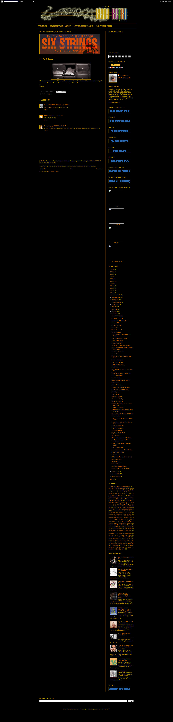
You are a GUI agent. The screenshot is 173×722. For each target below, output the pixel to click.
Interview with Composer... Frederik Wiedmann (122, 510)
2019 (111, 274)
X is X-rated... (115, 327)
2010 (111, 479)
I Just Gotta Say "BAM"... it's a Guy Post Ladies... (125, 622)
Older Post (99, 169)
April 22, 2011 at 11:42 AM (59, 126)
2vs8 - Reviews (112, 490)
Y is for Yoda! (115, 323)
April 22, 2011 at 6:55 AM (62, 104)
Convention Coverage (115, 500)
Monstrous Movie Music (126, 523)
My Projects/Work (123, 525)
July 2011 (114, 306)
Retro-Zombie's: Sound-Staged (116, 530)
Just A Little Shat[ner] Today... (119, 466)
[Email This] (57, 92)
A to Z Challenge (124, 490)
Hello (110, 507)
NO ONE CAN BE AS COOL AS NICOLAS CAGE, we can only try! (125, 647)
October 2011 (115, 299)
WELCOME (42, 26)
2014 (111, 286)
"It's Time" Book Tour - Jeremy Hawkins (119, 486)
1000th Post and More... (118, 364)
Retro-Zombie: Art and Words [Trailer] (124, 634)
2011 (111, 293)
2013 (111, 288)
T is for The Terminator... (118, 351)
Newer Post (43, 169)
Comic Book (119, 498)
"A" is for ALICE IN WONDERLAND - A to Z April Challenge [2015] (124, 609)
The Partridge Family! (117, 396)
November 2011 (116, 297)
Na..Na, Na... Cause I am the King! (121, 345)
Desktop (122, 504)
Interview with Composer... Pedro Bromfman (120, 514)
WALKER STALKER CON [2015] (118, 543)
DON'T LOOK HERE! (104, 26)
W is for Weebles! (116, 332)
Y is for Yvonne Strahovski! (119, 320)
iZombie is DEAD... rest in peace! (120, 468)
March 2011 (115, 471)
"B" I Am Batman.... (116, 459)
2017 (111, 279)
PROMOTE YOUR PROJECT (60, 26)
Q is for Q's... (115, 367)
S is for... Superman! (117, 360)
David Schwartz (125, 502)
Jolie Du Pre (120, 521)
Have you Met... (127, 505)
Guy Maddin (118, 505)
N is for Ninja (115, 382)
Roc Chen (129, 530)
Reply (45, 109)
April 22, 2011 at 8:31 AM (56, 115)
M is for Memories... (117, 385)
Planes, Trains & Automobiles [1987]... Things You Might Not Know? (124, 595)
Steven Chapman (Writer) (125, 536)
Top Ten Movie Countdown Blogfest (125, 542)
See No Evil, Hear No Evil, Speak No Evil (125, 569)
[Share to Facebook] (63, 92)
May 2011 (114, 311)
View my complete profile (124, 77)
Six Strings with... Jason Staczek (124, 533)
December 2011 (116, 295)
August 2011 (115, 304)
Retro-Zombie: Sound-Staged (124, 528)
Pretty (118, 526)
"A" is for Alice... (116, 464)
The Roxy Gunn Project (124, 540)
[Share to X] (61, 92)
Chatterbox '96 (113, 497)
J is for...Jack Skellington (118, 399)
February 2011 (116, 474)
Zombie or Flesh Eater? (116, 549)
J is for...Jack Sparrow (117, 401)
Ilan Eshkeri (129, 507)
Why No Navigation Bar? (118, 433)
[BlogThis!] (59, 92)
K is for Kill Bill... (116, 394)
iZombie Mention (121, 520)
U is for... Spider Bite (117, 343)
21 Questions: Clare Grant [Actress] (124, 488)
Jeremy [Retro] (124, 75)
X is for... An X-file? (117, 325)
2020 (111, 272)
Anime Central (124, 491)
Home (71, 169)
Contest (129, 498)
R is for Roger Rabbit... (118, 362)
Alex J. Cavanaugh (49, 104)
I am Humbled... (116, 435)
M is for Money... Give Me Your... (120, 389)
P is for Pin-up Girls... (117, 375)
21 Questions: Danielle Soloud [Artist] (122, 457)
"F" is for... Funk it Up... (117, 428)
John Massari (112, 521)
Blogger (107, 709)
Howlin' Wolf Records (118, 507)
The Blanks (114, 540)
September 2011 (116, 302)
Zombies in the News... (118, 407)
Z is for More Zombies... (118, 316)
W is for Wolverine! (117, 330)
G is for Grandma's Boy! (118, 426)
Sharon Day (47, 126)
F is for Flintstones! (117, 430)
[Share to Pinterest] (65, 92)
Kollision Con (130, 521)
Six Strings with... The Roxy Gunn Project (120, 535)
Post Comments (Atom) (53, 172)
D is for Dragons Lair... (118, 447)
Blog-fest (50, 94)
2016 (111, 281)
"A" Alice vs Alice (122, 671)
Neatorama (111, 526)
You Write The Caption (125, 547)
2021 (111, 269)
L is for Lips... (115, 392)
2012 (111, 290)
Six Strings (127, 531)
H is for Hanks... (116, 416)
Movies (110, 525)
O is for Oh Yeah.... (117, 378)
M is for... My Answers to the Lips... (121, 387)
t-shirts (123, 538)
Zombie (46, 115)
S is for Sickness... (116, 354)
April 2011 (115, 314)
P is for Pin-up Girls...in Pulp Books (121, 373)
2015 (111, 283)
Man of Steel (114, 523)
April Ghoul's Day (119, 493)
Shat (121, 531)
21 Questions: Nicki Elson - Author (121, 380)
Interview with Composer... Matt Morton (121, 512)
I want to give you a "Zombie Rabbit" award (125, 581)
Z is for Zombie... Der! (117, 318)
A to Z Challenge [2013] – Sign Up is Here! (125, 659)
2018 (111, 276)
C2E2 (129, 495)
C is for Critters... (116, 454)
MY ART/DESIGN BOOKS (83, 26)
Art (126, 493)
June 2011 (115, 309)
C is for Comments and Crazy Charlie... (122, 450)
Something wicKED (113, 536)
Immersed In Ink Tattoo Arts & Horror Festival (121, 509)
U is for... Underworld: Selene (119, 338)
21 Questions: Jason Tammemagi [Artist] (122, 413)
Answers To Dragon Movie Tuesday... (122, 437)
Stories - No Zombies (114, 538)
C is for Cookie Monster (118, 452)
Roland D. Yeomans (113, 531)
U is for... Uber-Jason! (117, 340)
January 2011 (115, 476)
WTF (124, 545)
